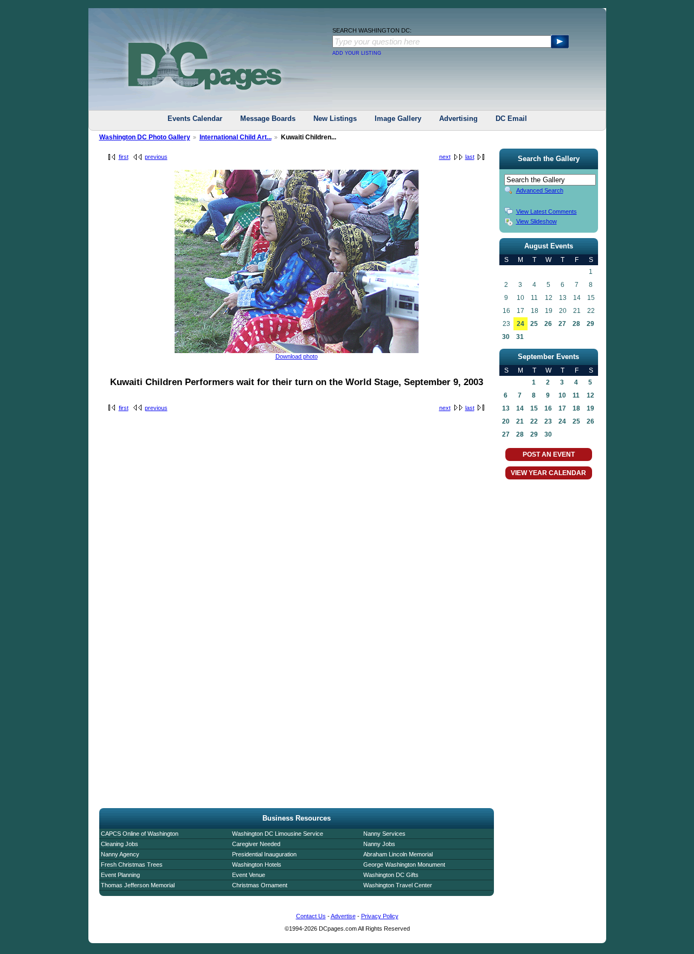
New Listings (335, 118)
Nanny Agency (120, 854)
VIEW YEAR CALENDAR (548, 473)
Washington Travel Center (397, 885)
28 (576, 324)
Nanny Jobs (379, 844)
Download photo (296, 356)
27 (562, 324)
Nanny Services (384, 833)
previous (156, 156)
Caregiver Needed (256, 844)
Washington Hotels (256, 864)
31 (520, 337)
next (445, 156)
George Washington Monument (404, 864)
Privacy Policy (380, 916)
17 (562, 408)
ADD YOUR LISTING (356, 53)
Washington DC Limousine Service (277, 833)
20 (506, 421)
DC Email (511, 118)
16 (548, 408)
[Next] (297, 351)
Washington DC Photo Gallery (144, 137)
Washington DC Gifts (391, 875)
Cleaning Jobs (119, 844)
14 (520, 408)
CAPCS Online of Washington (139, 833)
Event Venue (248, 875)
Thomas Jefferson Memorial (138, 885)
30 (506, 337)
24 (520, 324)
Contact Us (311, 916)
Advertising (458, 118)
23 (548, 421)
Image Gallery (398, 118)
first (123, 156)
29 (590, 324)
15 (534, 408)
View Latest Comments (546, 211)
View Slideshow (536, 221)
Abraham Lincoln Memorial (398, 854)
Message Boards (267, 118)
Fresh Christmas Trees (132, 864)
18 (576, 408)
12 (590, 395)
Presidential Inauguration (264, 854)
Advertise (343, 916)
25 (534, 324)
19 (590, 408)
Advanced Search (539, 190)
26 (548, 324)
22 (534, 421)
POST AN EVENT (549, 454)
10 (562, 395)
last (469, 156)
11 (576, 395)
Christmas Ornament (259, 885)
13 (506, 408)
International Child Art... (236, 137)
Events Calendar (195, 118)
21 (520, 421)
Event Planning (120, 875)
